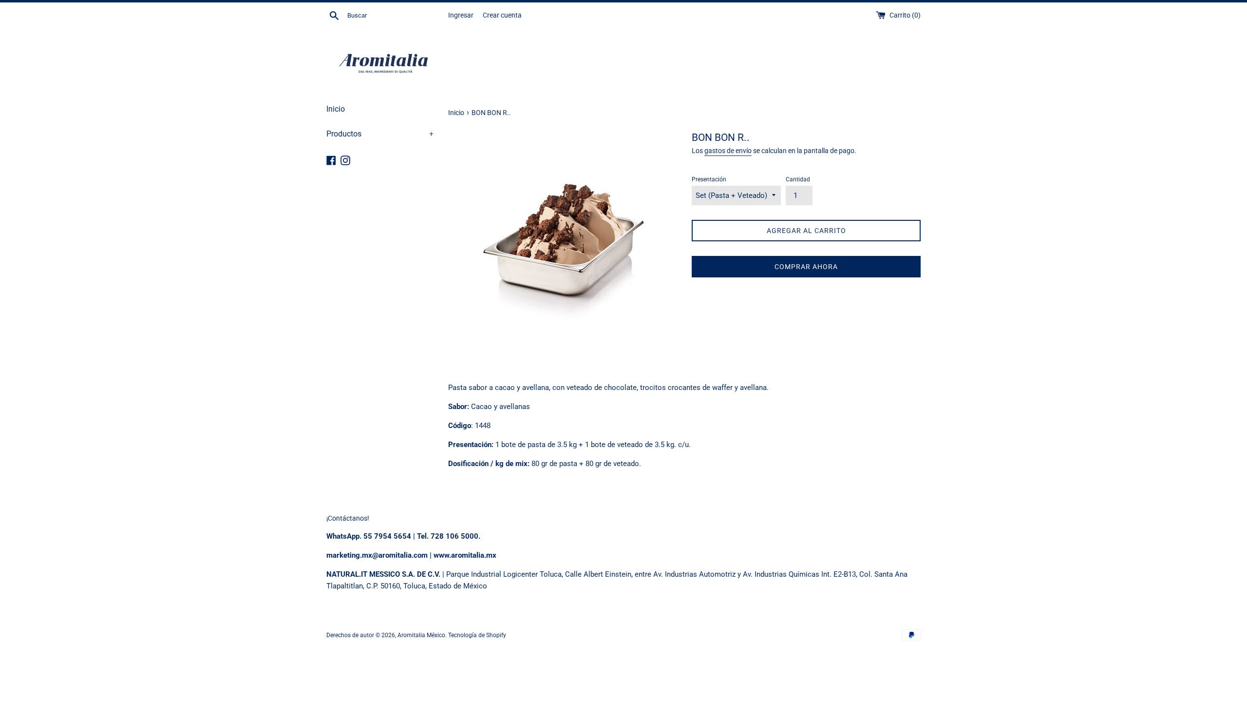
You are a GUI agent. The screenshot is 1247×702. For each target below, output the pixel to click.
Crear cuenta (502, 15)
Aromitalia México (421, 635)
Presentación (709, 179)
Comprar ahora (806, 267)
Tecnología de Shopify (477, 635)
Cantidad (798, 179)
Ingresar (460, 15)
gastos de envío (728, 151)
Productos (380, 133)
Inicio (335, 109)
